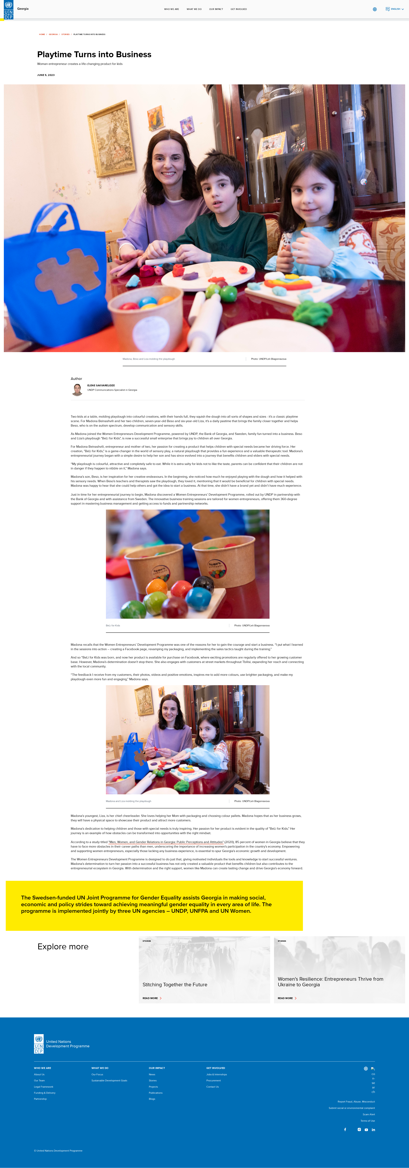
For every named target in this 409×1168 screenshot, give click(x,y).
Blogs (152, 1099)
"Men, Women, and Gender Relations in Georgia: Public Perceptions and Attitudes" (166, 842)
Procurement (213, 1080)
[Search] (373, 1080)
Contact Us (212, 1087)
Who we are (171, 9)
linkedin (373, 1129)
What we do (194, 9)
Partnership (40, 1099)
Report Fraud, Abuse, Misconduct (356, 1101)
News (152, 1074)
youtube (366, 1129)
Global (375, 9)
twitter (352, 1129)
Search (381, 9)
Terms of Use (368, 1121)
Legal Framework (43, 1087)
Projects (153, 1087)
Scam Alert (369, 1114)
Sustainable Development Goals (109, 1080)
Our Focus (97, 1074)
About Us (39, 1074)
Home (42, 34)
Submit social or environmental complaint (352, 1108)
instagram (359, 1129)
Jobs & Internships (216, 1074)
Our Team (39, 1080)
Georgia (23, 9)
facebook (345, 1129)
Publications (155, 1093)
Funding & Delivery (44, 1093)
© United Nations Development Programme (58, 1150)
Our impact (216, 9)
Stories (66, 34)
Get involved (239, 9)
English (395, 9)
